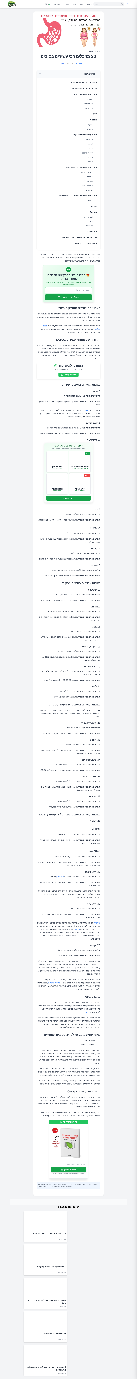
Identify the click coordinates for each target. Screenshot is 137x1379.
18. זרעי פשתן (88, 217)
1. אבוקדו (90, 99)
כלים (67, 4)
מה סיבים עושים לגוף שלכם (86, 243)
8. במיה (90, 148)
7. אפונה (90, 144)
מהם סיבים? (92, 231)
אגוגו (62, 63)
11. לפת (90, 162)
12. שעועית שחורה (87, 172)
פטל (95, 114)
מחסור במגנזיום (54, 983)
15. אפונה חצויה (87, 186)
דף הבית (97, 51)
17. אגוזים (90, 200)
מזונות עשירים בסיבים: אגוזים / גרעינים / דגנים (78, 195)
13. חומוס (90, 177)
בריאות (89, 4)
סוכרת (87, 1012)
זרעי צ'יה (97, 923)
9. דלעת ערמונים (87, 153)
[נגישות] (127, 4)
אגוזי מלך (93, 212)
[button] (68, 74)
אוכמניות (93, 120)
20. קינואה (89, 226)
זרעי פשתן (60, 876)
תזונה (81, 4)
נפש (74, 4)
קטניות (77, 929)
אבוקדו (85, 410)
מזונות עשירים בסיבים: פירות (85, 94)
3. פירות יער (89, 108)
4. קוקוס (90, 125)
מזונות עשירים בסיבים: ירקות (85, 135)
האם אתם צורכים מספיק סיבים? (84, 82)
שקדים (94, 206)
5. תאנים (90, 129)
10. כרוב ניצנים (88, 157)
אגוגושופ (57, 4)
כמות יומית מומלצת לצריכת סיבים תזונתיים (79, 237)
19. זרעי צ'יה (89, 221)
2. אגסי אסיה (88, 104)
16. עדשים (89, 190)
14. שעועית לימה (87, 181)
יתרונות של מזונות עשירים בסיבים (83, 88)
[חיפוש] (122, 4)
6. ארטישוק (89, 140)
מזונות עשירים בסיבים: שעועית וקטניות (81, 167)
